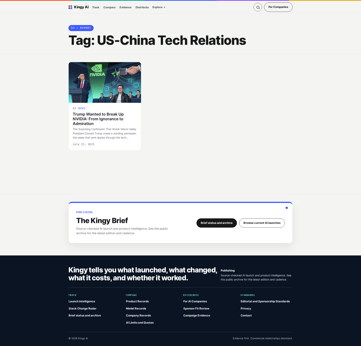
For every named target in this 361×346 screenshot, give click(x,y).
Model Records (136, 308)
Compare (109, 7)
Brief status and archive (217, 223)
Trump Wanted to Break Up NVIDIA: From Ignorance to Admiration (98, 119)
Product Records (137, 301)
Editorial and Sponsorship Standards (265, 301)
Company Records (138, 315)
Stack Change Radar (82, 308)
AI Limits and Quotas (140, 322)
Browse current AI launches (262, 223)
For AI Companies (195, 301)
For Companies (278, 7)
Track (95, 7)
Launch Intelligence (82, 301)
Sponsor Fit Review (196, 308)
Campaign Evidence (196, 315)
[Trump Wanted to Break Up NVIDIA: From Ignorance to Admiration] (105, 82)
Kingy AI (81, 7)
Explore (157, 7)
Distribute (142, 7)
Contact (246, 315)
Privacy (246, 308)
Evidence (125, 7)
